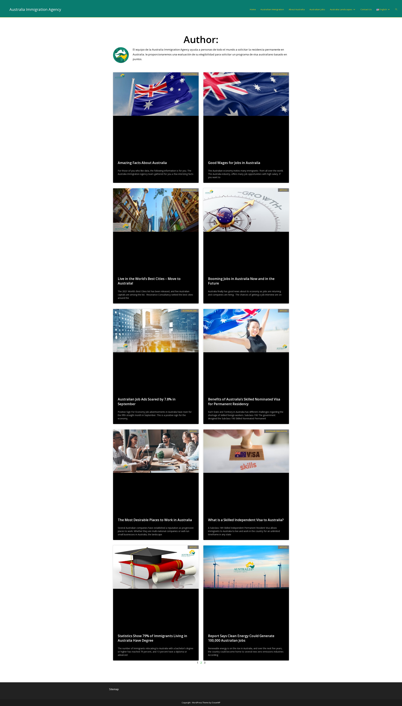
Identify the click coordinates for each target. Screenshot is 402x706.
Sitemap (114, 689)
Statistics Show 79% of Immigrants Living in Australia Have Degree (152, 638)
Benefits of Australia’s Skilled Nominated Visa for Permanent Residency (244, 401)
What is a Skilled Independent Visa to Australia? (246, 520)
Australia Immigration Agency (35, 9)
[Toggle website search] (396, 9)
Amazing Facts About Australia (142, 163)
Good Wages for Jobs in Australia (234, 163)
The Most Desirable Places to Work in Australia (155, 520)
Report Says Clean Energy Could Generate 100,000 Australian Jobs (241, 638)
